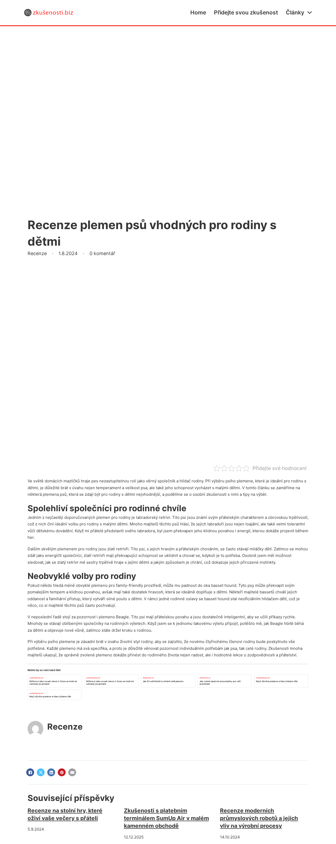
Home (198, 12)
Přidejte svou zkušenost (246, 12)
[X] (41, 772)
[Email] (72, 772)
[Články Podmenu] (309, 12)
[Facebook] (30, 772)
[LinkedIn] (51, 772)
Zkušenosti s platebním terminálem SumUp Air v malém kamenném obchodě (166, 818)
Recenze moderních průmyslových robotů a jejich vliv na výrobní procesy (259, 818)
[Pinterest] (62, 772)
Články (295, 12)
